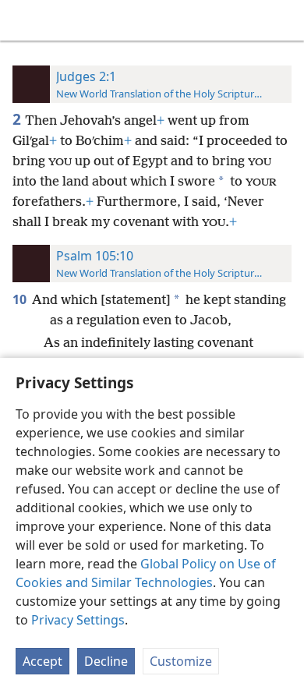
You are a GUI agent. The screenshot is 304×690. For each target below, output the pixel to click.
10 (20, 299)
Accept (42, 661)
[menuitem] (23, 20)
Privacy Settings (78, 619)
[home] (23, 20)
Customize (181, 661)
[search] (284, 20)
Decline (106, 661)
